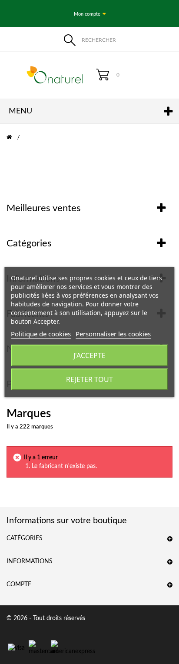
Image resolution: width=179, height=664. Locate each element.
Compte (19, 584)
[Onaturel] (45, 75)
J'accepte (89, 355)
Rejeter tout (89, 379)
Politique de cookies (41, 333)
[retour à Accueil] (15, 137)
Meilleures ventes (44, 208)
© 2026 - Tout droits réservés (46, 618)
